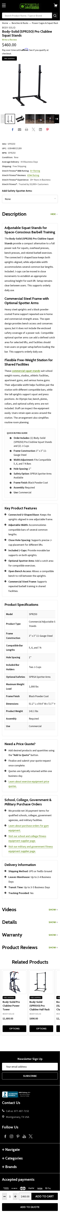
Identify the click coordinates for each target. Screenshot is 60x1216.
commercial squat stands (26, 370)
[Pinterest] (47, 129)
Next (56, 118)
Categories (14, 1158)
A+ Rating (35, 170)
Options (14, 1028)
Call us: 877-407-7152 (17, 1111)
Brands (11, 1166)
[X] (33, 129)
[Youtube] (24, 1136)
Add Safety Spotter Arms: (17, 190)
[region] (30, 670)
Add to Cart (44, 1196)
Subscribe (30, 1076)
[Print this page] (26, 129)
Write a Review (9, 39)
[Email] (20, 129)
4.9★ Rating (33, 175)
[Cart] (57, 5)
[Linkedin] (40, 129)
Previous (3, 118)
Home (5, 23)
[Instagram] (11, 1136)
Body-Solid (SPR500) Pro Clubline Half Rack (39, 1005)
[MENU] (4, 5)
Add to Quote (30, 1207)
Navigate (12, 1149)
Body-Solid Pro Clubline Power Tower (11, 1005)
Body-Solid (8, 27)
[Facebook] (13, 129)
